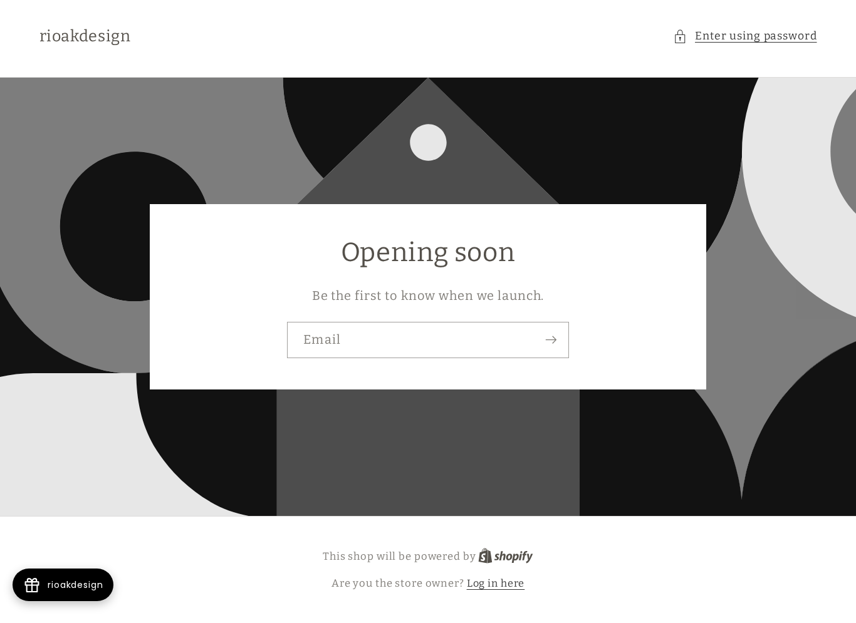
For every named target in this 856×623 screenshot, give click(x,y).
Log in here (496, 583)
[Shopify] (505, 556)
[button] (745, 37)
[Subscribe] (551, 340)
